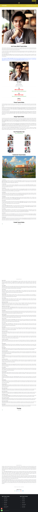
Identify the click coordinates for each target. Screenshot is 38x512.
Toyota (3, 10)
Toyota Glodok (23, 506)
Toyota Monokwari (24, 504)
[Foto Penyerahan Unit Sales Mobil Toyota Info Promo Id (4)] (27, 143)
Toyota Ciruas (5, 504)
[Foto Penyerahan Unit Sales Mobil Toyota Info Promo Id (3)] (10, 143)
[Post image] (2, 498)
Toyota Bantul (23, 502)
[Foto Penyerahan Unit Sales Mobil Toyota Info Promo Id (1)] (10, 137)
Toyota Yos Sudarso (6, 506)
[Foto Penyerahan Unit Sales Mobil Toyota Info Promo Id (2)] (27, 137)
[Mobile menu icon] (35, 3)
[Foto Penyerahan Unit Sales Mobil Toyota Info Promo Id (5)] (10, 150)
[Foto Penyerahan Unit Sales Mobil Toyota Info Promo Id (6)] (27, 150)
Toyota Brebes (5, 502)
